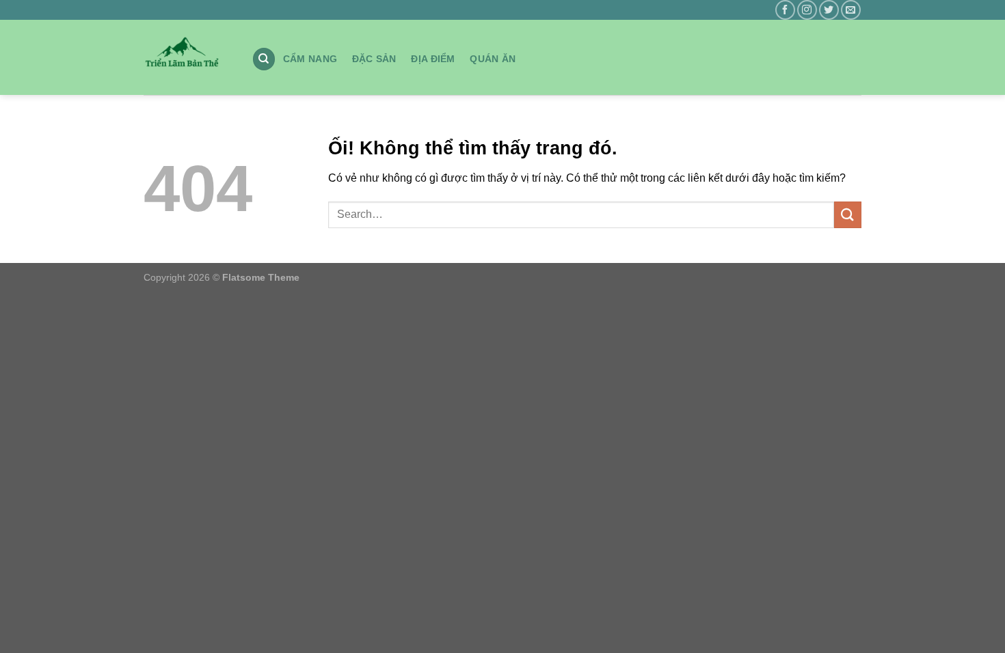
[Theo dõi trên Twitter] (829, 10)
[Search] (264, 59)
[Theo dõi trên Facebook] (785, 10)
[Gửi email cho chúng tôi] (851, 10)
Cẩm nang (310, 58)
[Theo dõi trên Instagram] (807, 10)
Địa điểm (433, 58)
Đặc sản (374, 58)
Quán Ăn (492, 58)
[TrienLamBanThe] (187, 57)
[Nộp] (847, 215)
